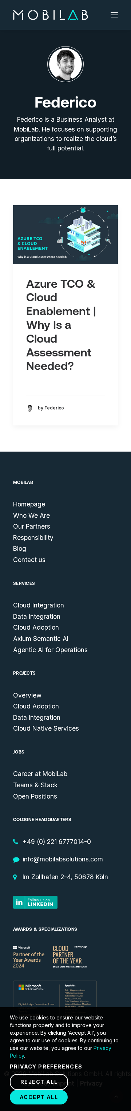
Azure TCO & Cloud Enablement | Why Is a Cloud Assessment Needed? (61, 325)
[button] (114, 15)
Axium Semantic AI (40, 638)
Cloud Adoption (36, 627)
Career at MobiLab (40, 773)
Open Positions (35, 796)
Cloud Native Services (46, 728)
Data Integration (36, 616)
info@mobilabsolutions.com (63, 859)
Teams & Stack (35, 785)
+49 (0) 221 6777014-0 (57, 841)
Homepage (29, 504)
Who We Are (31, 515)
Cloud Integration (38, 605)
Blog (19, 548)
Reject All (38, 1082)
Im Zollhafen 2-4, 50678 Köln (65, 877)
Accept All (39, 1097)
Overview (27, 695)
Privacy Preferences (46, 1066)
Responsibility (33, 537)
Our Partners (31, 526)
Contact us (29, 559)
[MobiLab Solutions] (50, 15)
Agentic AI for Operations (50, 650)
